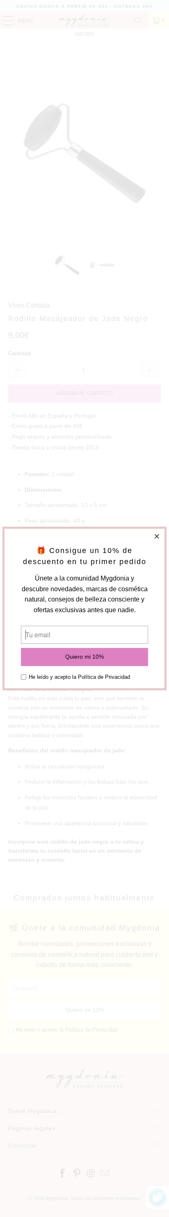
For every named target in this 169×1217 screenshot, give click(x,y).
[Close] (157, 536)
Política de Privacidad (104, 677)
